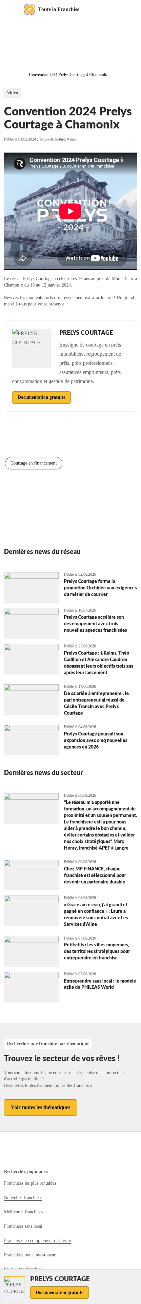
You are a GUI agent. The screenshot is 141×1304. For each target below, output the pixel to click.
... (11, 74)
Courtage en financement (33, 463)
